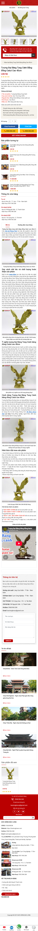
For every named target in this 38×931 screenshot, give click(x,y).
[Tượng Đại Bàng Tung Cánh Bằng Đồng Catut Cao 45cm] (10, 773)
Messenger (26, 929)
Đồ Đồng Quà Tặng (23, 7)
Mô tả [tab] (8, 225)
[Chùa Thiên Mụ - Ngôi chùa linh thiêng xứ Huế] (19, 713)
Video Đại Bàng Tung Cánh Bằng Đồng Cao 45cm (18, 62)
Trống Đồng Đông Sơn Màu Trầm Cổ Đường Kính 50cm (22, 175)
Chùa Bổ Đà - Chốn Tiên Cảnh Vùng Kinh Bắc (16, 668)
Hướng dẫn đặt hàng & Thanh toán (12, 882)
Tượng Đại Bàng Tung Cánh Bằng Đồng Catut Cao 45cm (9, 783)
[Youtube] (23, 811)
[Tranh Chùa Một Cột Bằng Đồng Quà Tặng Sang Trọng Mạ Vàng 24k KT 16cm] (5, 187)
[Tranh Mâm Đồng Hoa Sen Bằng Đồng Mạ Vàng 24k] (5, 147)
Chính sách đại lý (7, 890)
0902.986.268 (23, 874)
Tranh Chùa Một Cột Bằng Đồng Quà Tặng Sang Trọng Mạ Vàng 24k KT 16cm (22, 185)
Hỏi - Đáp (4, 887)
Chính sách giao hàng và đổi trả (11, 885)
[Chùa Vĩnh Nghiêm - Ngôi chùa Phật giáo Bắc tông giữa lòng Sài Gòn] (19, 686)
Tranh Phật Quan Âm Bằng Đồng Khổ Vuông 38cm (22, 155)
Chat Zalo (28, 126)
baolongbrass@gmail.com (15, 610)
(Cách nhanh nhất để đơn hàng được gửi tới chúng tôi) (19, 136)
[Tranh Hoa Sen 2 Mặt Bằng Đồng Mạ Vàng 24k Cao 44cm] (5, 167)
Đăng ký (8, 640)
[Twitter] (18, 811)
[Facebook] (14, 811)
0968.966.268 (12, 607)
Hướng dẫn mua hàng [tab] (25, 225)
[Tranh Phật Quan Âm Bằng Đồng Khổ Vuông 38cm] (5, 157)
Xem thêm (7, 676)
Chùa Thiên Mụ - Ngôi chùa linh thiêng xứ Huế (16, 723)
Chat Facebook (9, 126)
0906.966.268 (23, 865)
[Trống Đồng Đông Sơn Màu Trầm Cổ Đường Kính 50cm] (5, 177)
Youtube (4, 929)
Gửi (33, 55)
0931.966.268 (23, 855)
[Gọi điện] (19, 926)
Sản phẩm (12, 7)
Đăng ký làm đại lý (10, 894)
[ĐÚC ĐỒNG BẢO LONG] (19, 3)
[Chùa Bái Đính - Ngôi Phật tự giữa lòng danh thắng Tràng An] (19, 741)
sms (34, 930)
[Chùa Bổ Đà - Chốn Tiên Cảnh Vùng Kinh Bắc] (19, 659)
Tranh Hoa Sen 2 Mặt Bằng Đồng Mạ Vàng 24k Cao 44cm (23, 165)
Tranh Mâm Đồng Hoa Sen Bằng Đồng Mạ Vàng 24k (22, 145)
